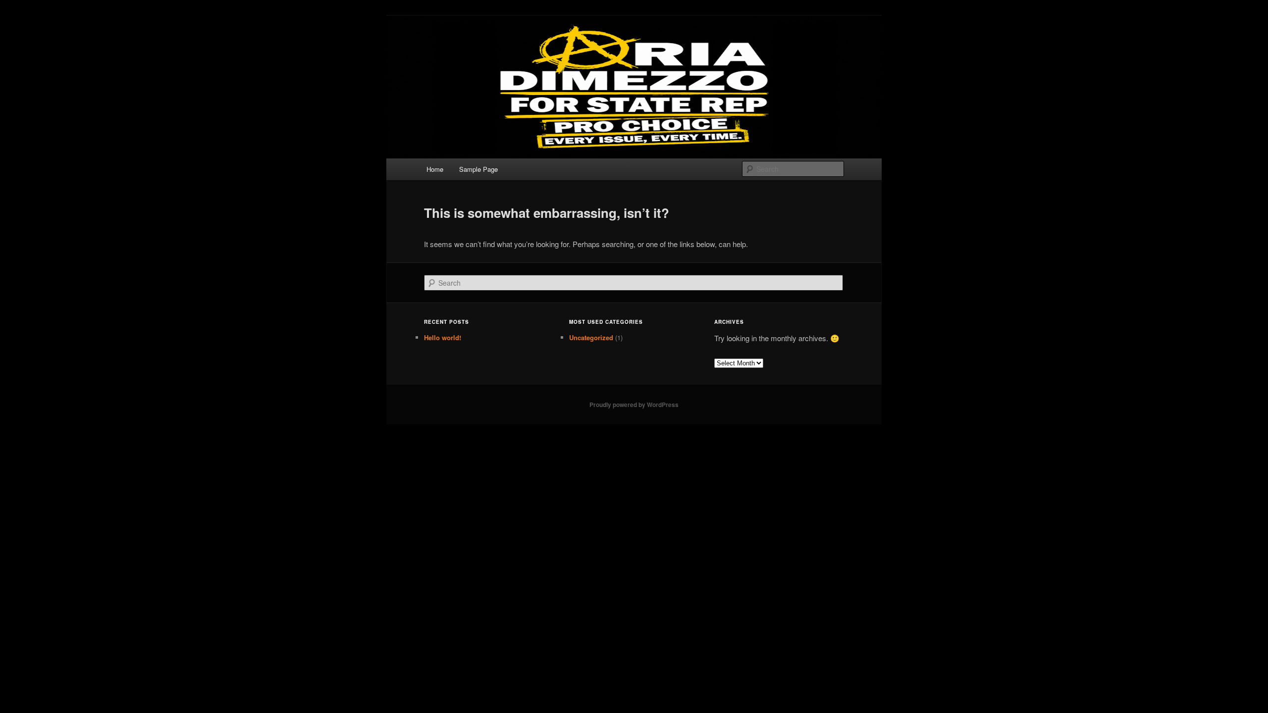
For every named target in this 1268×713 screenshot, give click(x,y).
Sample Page (478, 169)
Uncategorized (591, 337)
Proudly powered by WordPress (634, 404)
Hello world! (442, 337)
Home (434, 169)
